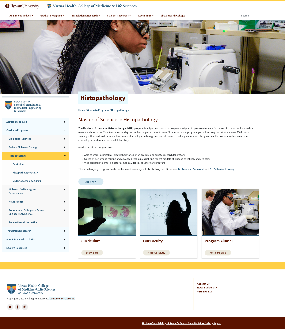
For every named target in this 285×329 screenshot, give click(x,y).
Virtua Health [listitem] (204, 291)
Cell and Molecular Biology (23, 147)
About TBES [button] (145, 15)
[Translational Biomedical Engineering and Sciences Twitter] (10, 307)
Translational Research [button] (85, 15)
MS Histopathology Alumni (27, 181)
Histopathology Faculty (25, 172)
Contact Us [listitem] (203, 283)
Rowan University (22, 5)
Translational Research (18, 230)
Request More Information (23, 222)
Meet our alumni (217, 252)
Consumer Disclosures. (62, 298)
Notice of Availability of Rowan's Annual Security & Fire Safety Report (181, 323)
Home (82, 110)
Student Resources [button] (118, 15)
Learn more (92, 252)
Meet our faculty (156, 252)
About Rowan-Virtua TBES (20, 239)
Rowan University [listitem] (207, 287)
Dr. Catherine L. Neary (222, 169)
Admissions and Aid (16, 121)
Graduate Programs (17, 130)
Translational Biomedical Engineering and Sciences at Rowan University (92, 5)
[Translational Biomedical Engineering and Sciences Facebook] (17, 307)
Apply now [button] (91, 181)
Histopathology (17, 155)
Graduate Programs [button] (51, 15)
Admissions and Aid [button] (20, 15)
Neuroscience (16, 201)
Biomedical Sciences (20, 138)
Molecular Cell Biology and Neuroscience (23, 191)
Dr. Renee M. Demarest (191, 169)
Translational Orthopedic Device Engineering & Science (26, 212)
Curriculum (18, 164)
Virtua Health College (173, 15)
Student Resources (16, 248)
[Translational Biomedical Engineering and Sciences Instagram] (25, 307)
